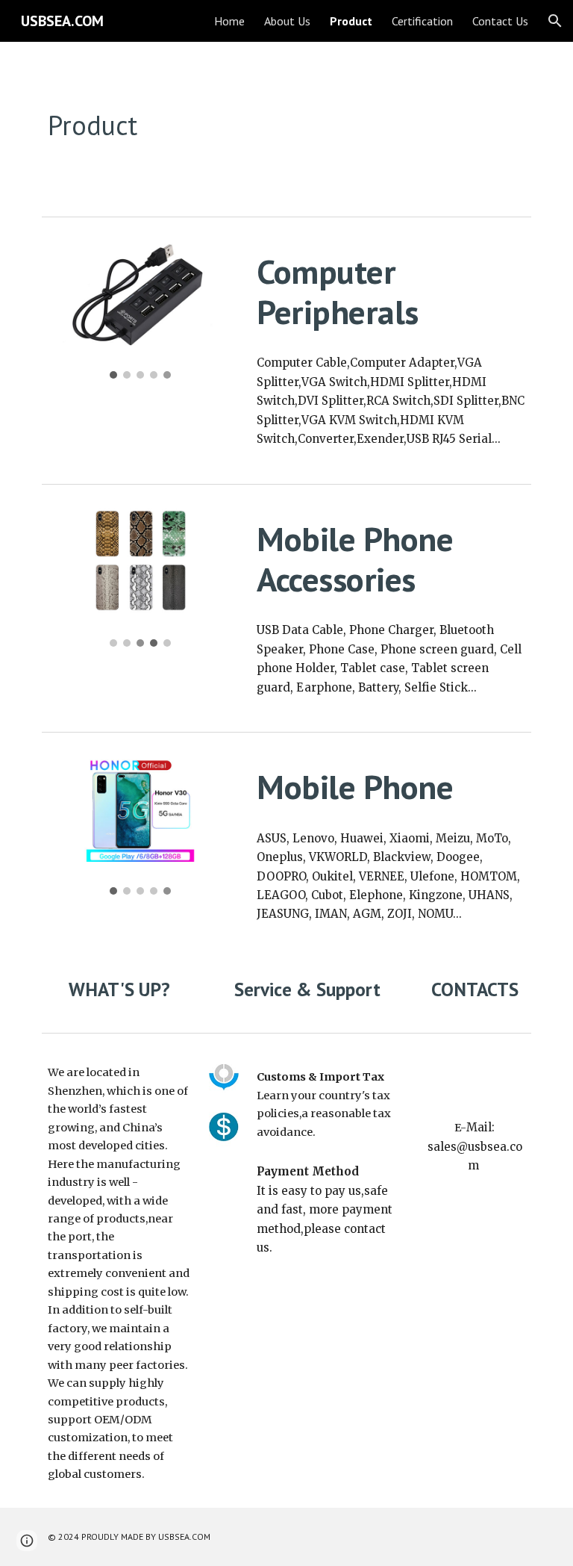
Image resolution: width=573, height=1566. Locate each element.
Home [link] (229, 20)
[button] (555, 21)
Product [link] (351, 20)
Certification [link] (422, 20)
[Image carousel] (140, 310)
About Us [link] (287, 20)
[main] (244, 126)
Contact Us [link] (500, 20)
